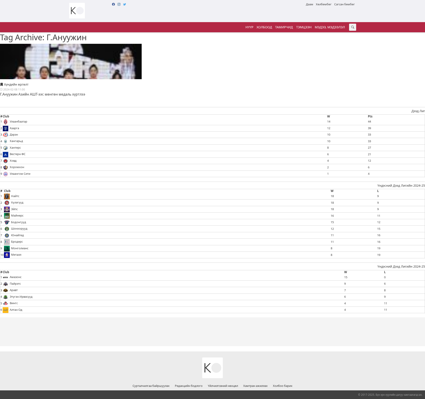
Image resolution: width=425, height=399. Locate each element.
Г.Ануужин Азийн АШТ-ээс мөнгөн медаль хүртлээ (42, 94)
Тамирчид (284, 27)
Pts (370, 117)
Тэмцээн (304, 27)
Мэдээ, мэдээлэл (330, 27)
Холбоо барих (282, 386)
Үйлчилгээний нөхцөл (223, 386)
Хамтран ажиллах (255, 386)
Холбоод (264, 27)
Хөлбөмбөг (324, 4)
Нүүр (249, 27)
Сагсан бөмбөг (344, 4)
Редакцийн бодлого (189, 386)
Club (6, 117)
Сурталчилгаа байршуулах (151, 386)
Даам (309, 4)
